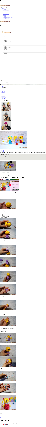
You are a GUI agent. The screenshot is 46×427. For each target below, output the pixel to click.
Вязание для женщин (4, 95)
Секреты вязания (3, 92)
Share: (1, 413)
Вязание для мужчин (3, 96)
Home (2, 86)
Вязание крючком (3, 91)
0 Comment (3, 151)
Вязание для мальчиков (4, 97)
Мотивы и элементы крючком (4, 94)
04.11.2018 (3, 150)
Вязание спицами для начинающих (5, 93)
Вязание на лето (3, 98)
